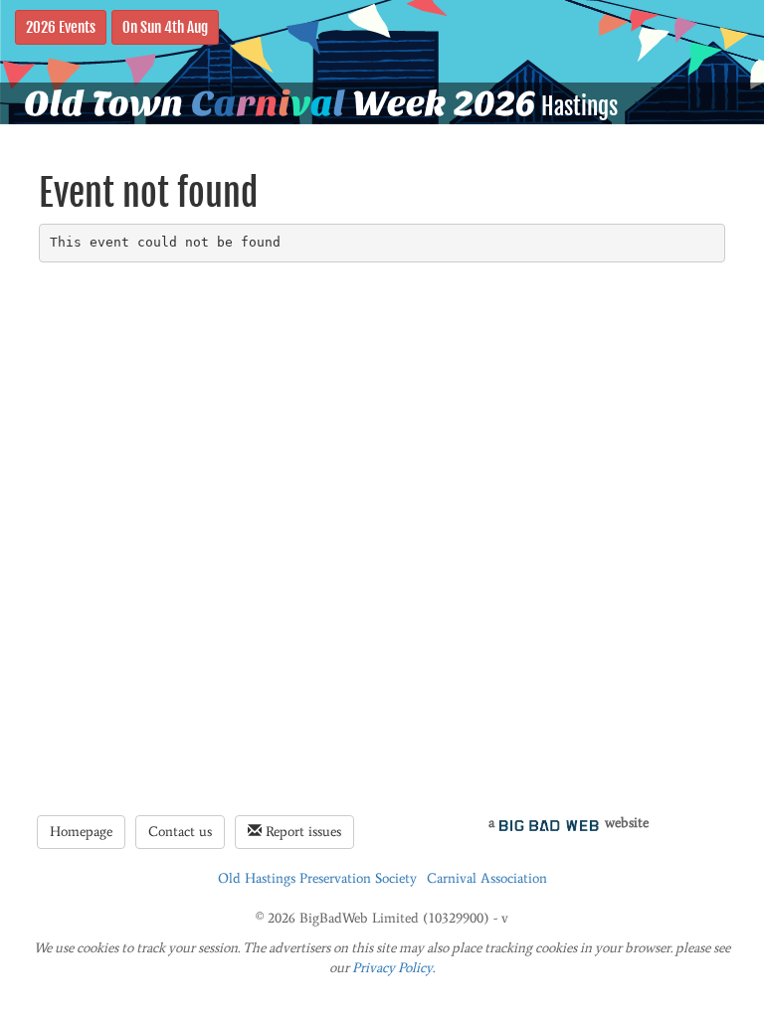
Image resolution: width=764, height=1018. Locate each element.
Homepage (81, 831)
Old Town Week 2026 (280, 103)
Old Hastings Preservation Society (317, 878)
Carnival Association (487, 878)
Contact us (180, 831)
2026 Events (61, 27)
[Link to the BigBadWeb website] (549, 822)
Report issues (301, 831)
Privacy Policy (392, 967)
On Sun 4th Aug (165, 27)
